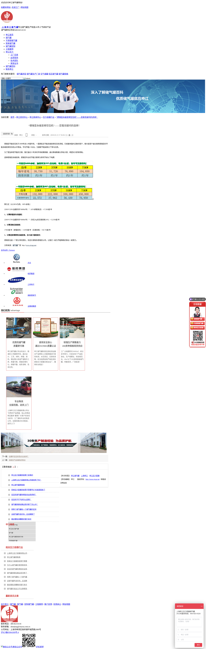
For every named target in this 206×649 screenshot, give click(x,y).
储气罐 (8, 38)
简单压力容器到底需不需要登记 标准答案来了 (28, 490)
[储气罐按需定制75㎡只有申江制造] (103, 96)
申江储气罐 (75, 476)
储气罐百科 (10, 66)
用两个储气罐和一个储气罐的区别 (23, 509)
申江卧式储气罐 (14, 529)
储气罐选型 (21, 74)
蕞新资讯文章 (12, 596)
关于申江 (5, 604)
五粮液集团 (32, 306)
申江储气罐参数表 (18, 485)
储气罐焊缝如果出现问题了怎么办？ (24, 504)
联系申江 (9, 69)
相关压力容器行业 (14, 547)
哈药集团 (31, 274)
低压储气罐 (53, 74)
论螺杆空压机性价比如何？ (19, 456)
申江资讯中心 (22, 117)
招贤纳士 (57, 604)
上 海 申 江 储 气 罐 (9, 27)
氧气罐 (20, 604)
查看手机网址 (27, 135)
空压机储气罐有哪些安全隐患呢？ (23, 495)
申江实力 (9, 52)
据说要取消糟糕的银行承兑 (21, 519)
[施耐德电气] (16, 295)
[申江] (7, 21)
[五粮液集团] (16, 306)
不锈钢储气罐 (11, 40)
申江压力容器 (94, 476)
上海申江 (84, 476)
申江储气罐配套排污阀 (16, 537)
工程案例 (9, 49)
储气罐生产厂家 (33, 74)
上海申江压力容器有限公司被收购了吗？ (26, 480)
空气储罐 (44, 74)
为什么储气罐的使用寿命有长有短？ (18, 565)
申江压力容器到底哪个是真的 (22, 475)
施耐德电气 (32, 295)
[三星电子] (16, 284)
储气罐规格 (63, 74)
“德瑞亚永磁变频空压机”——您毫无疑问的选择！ (77, 117)
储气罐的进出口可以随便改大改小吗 (18, 589)
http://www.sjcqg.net (93, 479)
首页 (12, 117)
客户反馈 (48, 604)
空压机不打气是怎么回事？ (21, 499)
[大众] (16, 263)
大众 (29, 263)
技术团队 (14, 61)
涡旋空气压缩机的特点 (17, 460)
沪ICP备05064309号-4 (10, 632)
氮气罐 (11, 533)
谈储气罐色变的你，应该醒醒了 (23, 514)
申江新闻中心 (35, 117)
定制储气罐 (29, 604)
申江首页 (9, 35)
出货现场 (14, 58)
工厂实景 (14, 55)
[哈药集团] (16, 274)
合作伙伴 (8, 250)
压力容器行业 (48, 117)
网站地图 (24, 7)
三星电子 (31, 284)
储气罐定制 (10, 46)
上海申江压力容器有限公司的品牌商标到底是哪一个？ (18, 553)
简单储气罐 (10, 43)
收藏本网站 (5, 7)
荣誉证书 (14, 63)
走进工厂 (15, 7)
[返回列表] (7, 135)
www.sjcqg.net (31, 245)
